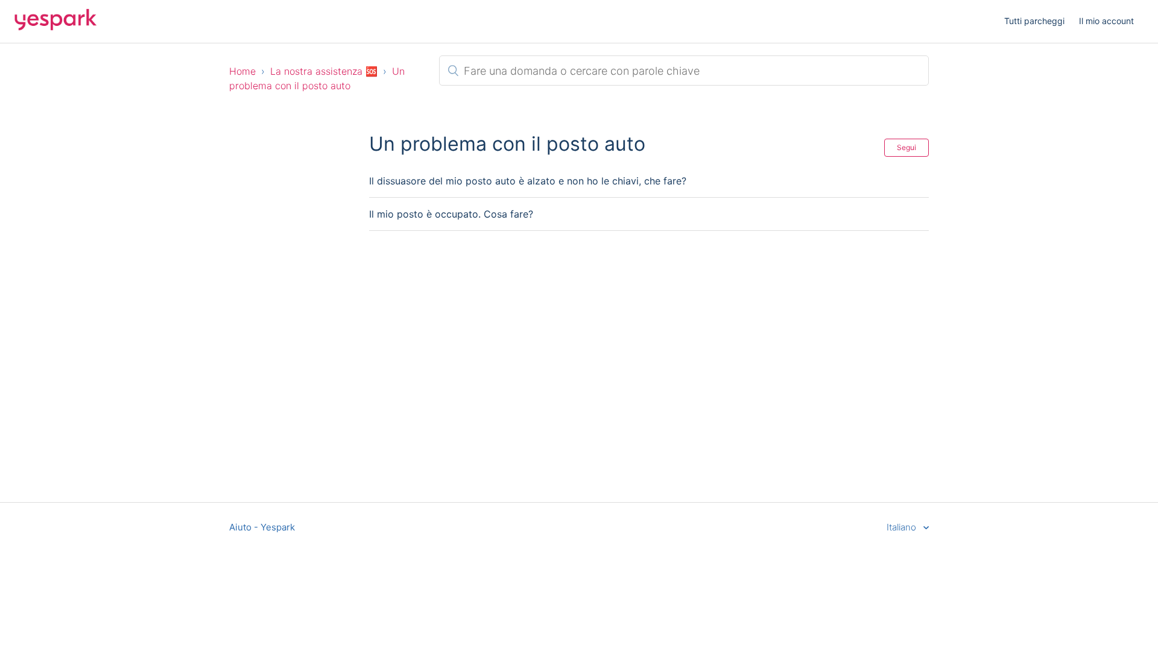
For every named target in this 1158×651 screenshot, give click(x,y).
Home (242, 71)
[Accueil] (55, 27)
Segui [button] (906, 147)
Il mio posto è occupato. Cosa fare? (451, 214)
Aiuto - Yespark (262, 527)
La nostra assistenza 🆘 (324, 71)
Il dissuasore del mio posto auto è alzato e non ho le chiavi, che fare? (527, 181)
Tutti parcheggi (1034, 21)
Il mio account (1106, 21)
